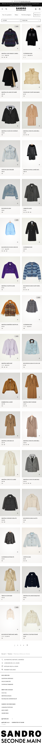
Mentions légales (6, 695)
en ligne (21, 5)
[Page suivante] (27, 645)
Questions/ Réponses (7, 678)
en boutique (28, 5)
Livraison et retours (7, 707)
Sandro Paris (5, 713)
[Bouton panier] (40, 9)
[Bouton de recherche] (6, 9)
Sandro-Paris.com (25, 1)
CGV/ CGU (4, 692)
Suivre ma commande (7, 684)
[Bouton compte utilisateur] (36, 9)
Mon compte (5, 710)
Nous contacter (6, 681)
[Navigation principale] (2, 9)
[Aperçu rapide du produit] (17, 48)
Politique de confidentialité (9, 698)
